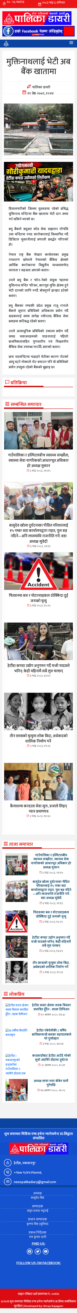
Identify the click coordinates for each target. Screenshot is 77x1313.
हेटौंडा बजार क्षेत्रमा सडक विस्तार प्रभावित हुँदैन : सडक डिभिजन (51, 1007)
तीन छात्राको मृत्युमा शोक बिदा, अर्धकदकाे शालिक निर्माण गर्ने (51, 965)
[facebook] (38, 31)
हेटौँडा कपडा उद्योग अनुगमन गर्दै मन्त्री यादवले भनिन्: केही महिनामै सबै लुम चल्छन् (51, 941)
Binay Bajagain (53, 1306)
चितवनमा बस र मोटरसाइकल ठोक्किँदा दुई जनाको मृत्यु (51, 914)
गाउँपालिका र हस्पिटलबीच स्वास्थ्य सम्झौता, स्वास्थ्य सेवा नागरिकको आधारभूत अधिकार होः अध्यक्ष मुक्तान (51, 861)
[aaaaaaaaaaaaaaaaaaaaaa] (38, 181)
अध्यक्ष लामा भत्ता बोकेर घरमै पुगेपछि (51, 1083)
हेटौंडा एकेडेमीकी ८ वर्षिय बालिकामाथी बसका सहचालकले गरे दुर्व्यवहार (51, 1034)
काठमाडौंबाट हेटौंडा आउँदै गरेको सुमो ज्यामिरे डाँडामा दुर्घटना (51, 1058)
